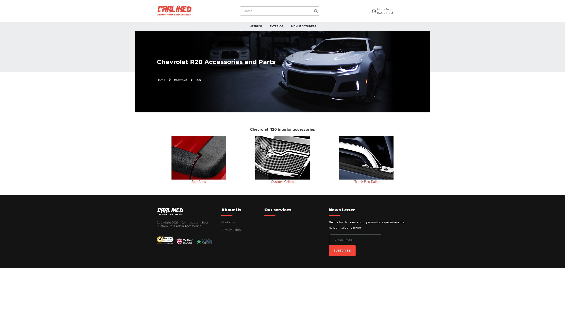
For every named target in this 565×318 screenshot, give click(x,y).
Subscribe (342, 250)
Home (161, 80)
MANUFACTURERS (303, 26)
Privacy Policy (231, 229)
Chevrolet (180, 80)
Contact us (229, 222)
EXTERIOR (277, 26)
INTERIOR (255, 26)
